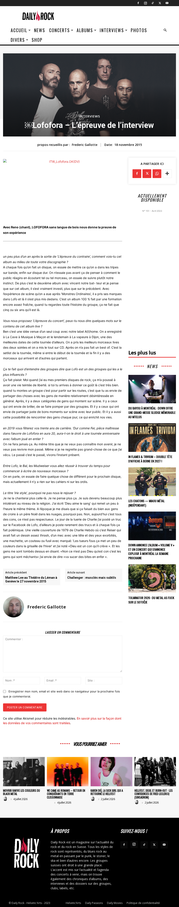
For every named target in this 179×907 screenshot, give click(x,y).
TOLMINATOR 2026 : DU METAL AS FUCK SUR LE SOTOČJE (151, 599)
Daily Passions (94, 903)
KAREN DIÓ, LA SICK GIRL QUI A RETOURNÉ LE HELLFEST (107, 792)
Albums (85, 30)
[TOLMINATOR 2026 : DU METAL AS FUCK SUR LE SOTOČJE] (152, 578)
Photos (139, 30)
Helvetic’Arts (73, 903)
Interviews (112, 30)
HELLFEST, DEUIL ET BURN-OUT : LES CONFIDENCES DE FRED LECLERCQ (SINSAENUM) (153, 793)
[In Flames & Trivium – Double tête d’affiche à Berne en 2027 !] (152, 437)
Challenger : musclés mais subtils (91, 577)
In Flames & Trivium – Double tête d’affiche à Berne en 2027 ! (150, 458)
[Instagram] (145, 3)
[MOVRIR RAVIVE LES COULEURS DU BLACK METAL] (24, 771)
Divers (18, 40)
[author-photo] (6, 799)
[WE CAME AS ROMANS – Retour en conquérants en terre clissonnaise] (68, 771)
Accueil (19, 30)
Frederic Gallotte (84, 145)
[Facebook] (138, 3)
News (39, 30)
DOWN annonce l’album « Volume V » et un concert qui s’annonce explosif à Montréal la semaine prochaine (151, 551)
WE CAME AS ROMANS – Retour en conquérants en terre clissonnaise (66, 793)
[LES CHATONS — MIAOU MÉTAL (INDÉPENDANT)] (152, 481)
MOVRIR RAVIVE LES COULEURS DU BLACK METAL (21, 792)
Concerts (59, 30)
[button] (165, 30)
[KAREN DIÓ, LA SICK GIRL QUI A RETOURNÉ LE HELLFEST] (111, 771)
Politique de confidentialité (143, 903)
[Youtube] (167, 3)
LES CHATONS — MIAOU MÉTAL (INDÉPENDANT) (146, 502)
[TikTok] (152, 3)
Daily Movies (114, 903)
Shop (37, 40)
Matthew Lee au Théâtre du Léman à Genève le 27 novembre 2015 (31, 579)
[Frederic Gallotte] (13, 606)
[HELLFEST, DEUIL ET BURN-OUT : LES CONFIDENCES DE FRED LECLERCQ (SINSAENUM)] (155, 771)
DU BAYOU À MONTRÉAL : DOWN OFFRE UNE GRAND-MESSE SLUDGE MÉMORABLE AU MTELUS (152, 412)
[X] (160, 3)
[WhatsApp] (157, 173)
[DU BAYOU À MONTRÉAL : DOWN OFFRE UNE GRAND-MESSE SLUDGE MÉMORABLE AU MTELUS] (152, 389)
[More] (167, 173)
